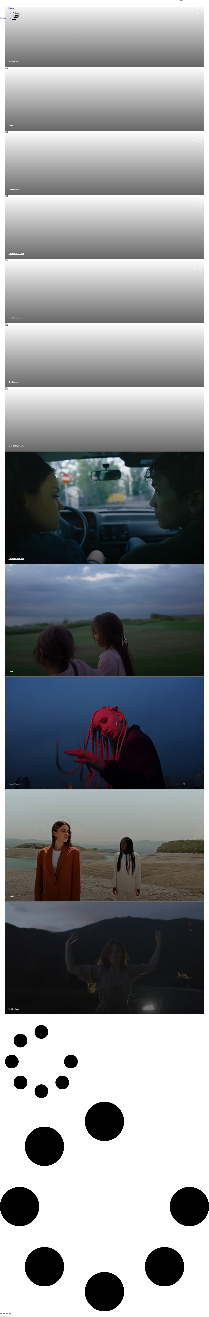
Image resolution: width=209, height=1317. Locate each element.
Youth (11, 671)
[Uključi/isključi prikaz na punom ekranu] (4, 1313)
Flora (11, 125)
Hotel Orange (14, 61)
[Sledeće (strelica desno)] (4, 1316)
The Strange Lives (16, 318)
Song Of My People (16, 446)
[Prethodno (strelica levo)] (1, 1316)
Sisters (11, 896)
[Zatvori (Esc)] (10, 1313)
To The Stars (14, 1009)
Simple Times (14, 784)
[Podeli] (7, 1313)
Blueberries (13, 382)
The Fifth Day (14, 189)
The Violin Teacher (16, 254)
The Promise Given (16, 559)
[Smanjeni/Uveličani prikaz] (1, 1313)
